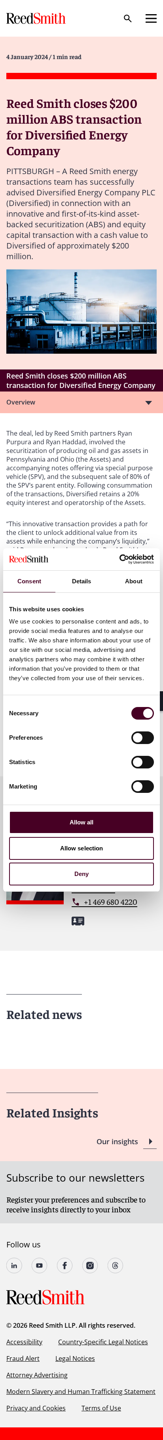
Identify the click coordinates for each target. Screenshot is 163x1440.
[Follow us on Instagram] (90, 1265)
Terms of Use (101, 1408)
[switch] (142, 737)
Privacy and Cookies (36, 1408)
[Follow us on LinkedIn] (14, 1265)
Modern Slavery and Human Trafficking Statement (80, 1391)
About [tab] (133, 581)
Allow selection (81, 848)
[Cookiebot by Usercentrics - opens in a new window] (119, 559)
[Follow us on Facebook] (65, 1265)
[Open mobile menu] (151, 18)
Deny (81, 873)
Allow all (82, 822)
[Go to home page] (36, 18)
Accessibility (24, 1342)
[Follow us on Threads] (115, 1265)
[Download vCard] (78, 921)
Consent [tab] (29, 581)
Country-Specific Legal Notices (103, 1342)
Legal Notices (75, 1358)
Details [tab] (81, 581)
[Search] (128, 18)
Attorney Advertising (37, 1375)
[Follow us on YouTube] (39, 1265)
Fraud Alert (23, 1358)
